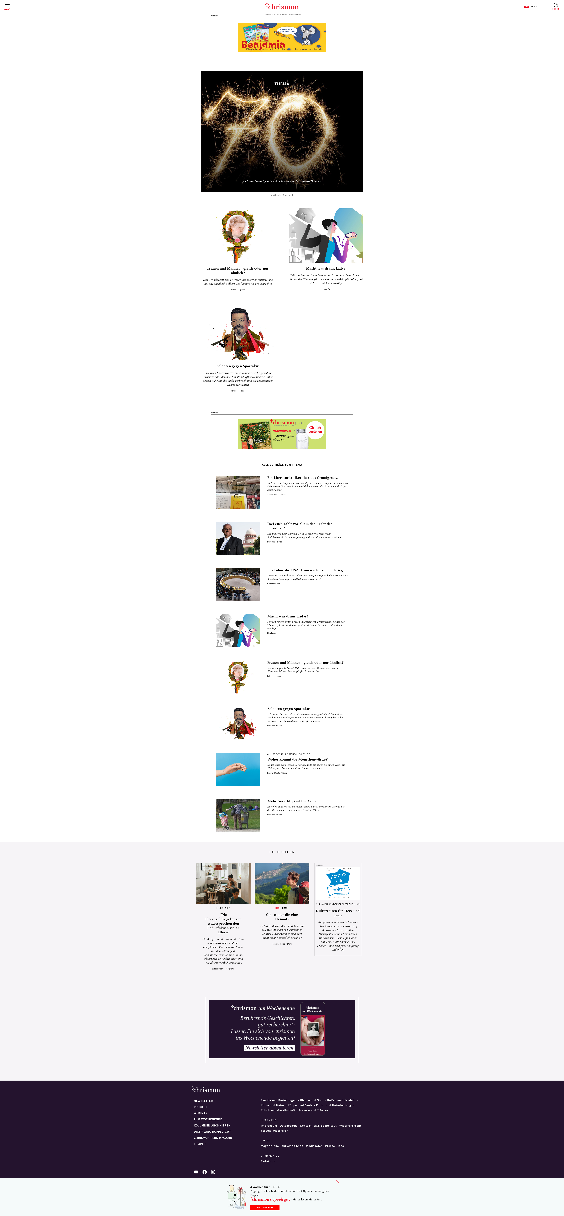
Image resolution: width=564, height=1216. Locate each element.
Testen (530, 7)
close (337, 1181)
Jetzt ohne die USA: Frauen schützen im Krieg (305, 570)
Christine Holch (273, 583)
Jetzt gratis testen (264, 1207)
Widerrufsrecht (350, 1126)
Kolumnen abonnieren (212, 1125)
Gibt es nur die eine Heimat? (282, 917)
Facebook (204, 1172)
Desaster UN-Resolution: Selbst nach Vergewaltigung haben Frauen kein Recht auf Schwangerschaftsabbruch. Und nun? (307, 577)
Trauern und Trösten (313, 1110)
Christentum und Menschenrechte (288, 754)
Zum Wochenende (208, 1119)
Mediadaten (314, 1146)
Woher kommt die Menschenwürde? (297, 759)
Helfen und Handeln (341, 1100)
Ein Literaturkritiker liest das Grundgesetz (302, 477)
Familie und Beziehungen (279, 1100)
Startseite (268, 15)
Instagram (213, 1172)
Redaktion (268, 1161)
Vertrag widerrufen (274, 1131)
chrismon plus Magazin (213, 1138)
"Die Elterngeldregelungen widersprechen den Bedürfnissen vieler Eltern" (223, 923)
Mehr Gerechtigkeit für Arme (291, 801)
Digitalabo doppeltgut (212, 1132)
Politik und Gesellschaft (278, 1110)
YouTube (196, 1172)
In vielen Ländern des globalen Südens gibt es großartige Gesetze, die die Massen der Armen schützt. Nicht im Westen (305, 808)
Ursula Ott (326, 289)
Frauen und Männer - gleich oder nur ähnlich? (238, 270)
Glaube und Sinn (311, 1100)
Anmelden (556, 6)
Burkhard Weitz (273, 773)
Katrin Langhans (238, 289)
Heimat (285, 908)
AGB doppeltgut (325, 1126)
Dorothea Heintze (238, 391)
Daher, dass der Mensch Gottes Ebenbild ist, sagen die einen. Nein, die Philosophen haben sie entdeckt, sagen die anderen (306, 766)
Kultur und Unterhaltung (333, 1105)
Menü (7, 9)
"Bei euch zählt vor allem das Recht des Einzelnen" (299, 526)
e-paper (200, 1144)
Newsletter (203, 1101)
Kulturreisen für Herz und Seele (338, 913)
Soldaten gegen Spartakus (238, 366)
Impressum (269, 1126)
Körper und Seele (300, 1105)
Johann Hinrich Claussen (277, 494)
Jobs (341, 1146)
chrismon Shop (292, 1146)
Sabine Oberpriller (219, 969)
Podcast (200, 1107)
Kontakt (305, 1126)
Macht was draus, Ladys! (326, 268)
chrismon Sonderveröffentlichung (338, 904)
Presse (330, 1146)
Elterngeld (223, 908)
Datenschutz (289, 1126)
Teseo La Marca (278, 944)
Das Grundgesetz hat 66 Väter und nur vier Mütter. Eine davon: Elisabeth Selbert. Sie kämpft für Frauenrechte (238, 282)
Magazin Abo (270, 1146)
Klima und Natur (272, 1105)
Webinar (200, 1113)
